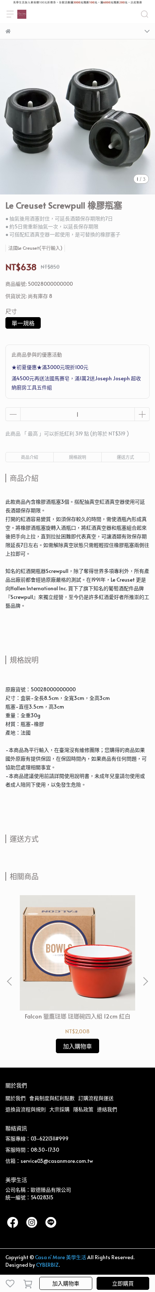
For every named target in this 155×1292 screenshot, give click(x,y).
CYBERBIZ (47, 1264)
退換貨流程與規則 (25, 1109)
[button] (145, 981)
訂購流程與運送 (96, 1098)
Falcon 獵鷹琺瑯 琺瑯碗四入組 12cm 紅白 (77, 1016)
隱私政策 (83, 1109)
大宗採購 (59, 1109)
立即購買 (123, 1283)
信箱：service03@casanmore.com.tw (49, 1160)
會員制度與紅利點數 (52, 1098)
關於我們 (15, 1098)
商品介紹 (29, 457)
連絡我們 (107, 1109)
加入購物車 (65, 1283)
